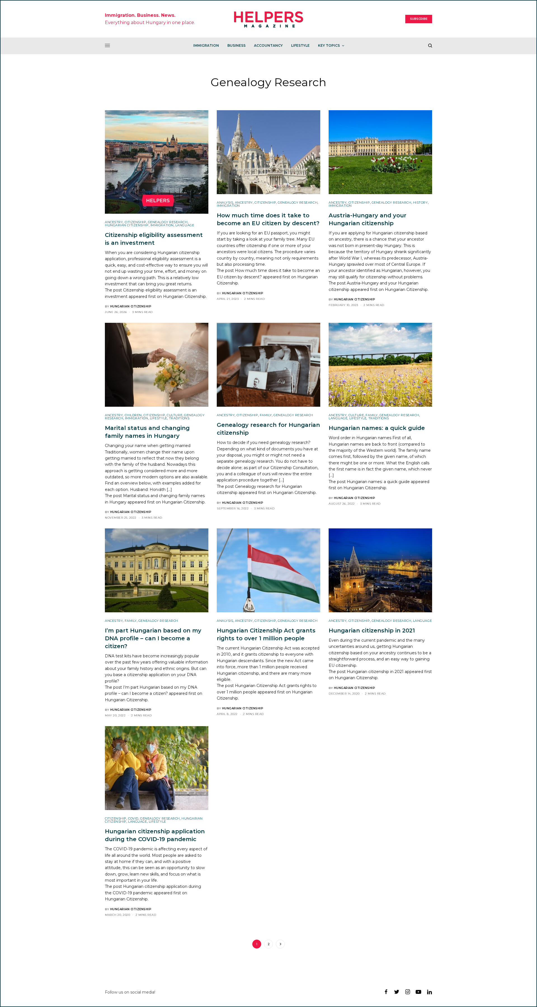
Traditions (179, 418)
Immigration (162, 225)
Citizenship (135, 222)
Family (266, 415)
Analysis (225, 202)
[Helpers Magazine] (268, 19)
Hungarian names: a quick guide (378, 481)
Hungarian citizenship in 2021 (375, 671)
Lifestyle (158, 418)
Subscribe (418, 19)
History (420, 202)
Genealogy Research (168, 222)
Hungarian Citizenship (127, 225)
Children (133, 415)
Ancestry (114, 222)
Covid (133, 818)
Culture (174, 415)
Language (184, 225)
